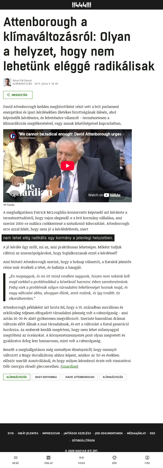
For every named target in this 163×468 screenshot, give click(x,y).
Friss (81, 463)
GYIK (11, 433)
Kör (114, 463)
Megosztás (19, 95)
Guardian (69, 366)
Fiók (147, 463)
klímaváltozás (22, 83)
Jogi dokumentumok (109, 433)
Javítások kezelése (77, 433)
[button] (16, 377)
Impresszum (51, 433)
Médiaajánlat (136, 433)
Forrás (10, 204)
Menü (15, 463)
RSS (152, 433)
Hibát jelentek (28, 433)
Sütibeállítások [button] (83, 440)
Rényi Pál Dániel (22, 80)
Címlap (48, 463)
